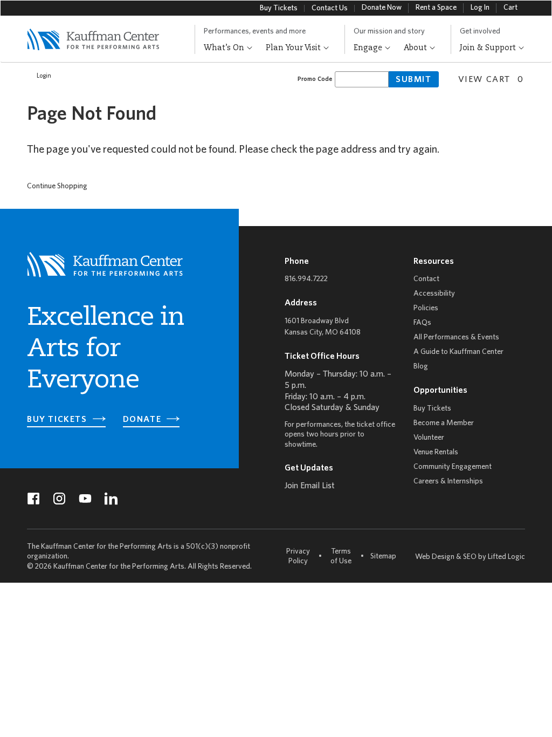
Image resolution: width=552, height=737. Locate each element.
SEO (470, 557)
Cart (510, 7)
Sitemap (383, 556)
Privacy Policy (298, 556)
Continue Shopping (57, 186)
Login (44, 76)
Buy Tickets (279, 8)
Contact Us (330, 8)
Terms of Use (340, 556)
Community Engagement (452, 466)
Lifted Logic (506, 557)
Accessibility (434, 293)
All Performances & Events (456, 337)
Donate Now (382, 7)
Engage (369, 48)
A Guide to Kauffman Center (458, 352)
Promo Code (315, 79)
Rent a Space (436, 7)
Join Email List (310, 486)
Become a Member (443, 423)
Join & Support (489, 48)
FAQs (422, 322)
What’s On (225, 48)
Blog (420, 366)
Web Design (434, 557)
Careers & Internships (448, 481)
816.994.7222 (306, 279)
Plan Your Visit (294, 48)
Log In (480, 7)
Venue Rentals (435, 452)
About (416, 48)
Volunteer (428, 437)
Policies (425, 308)
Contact (426, 279)
